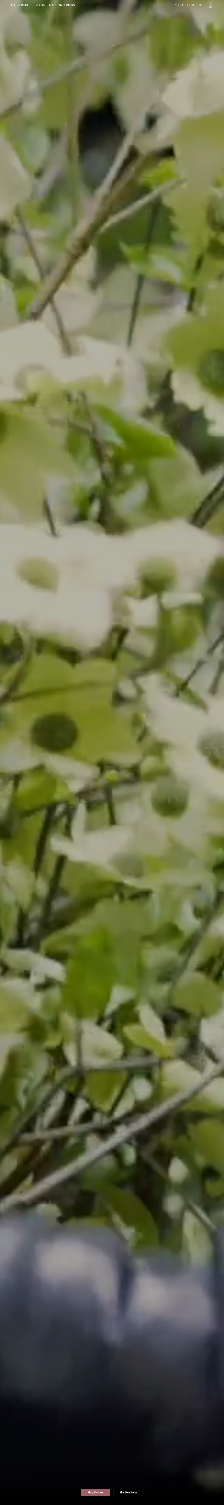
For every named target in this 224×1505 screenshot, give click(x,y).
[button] (21, 5)
